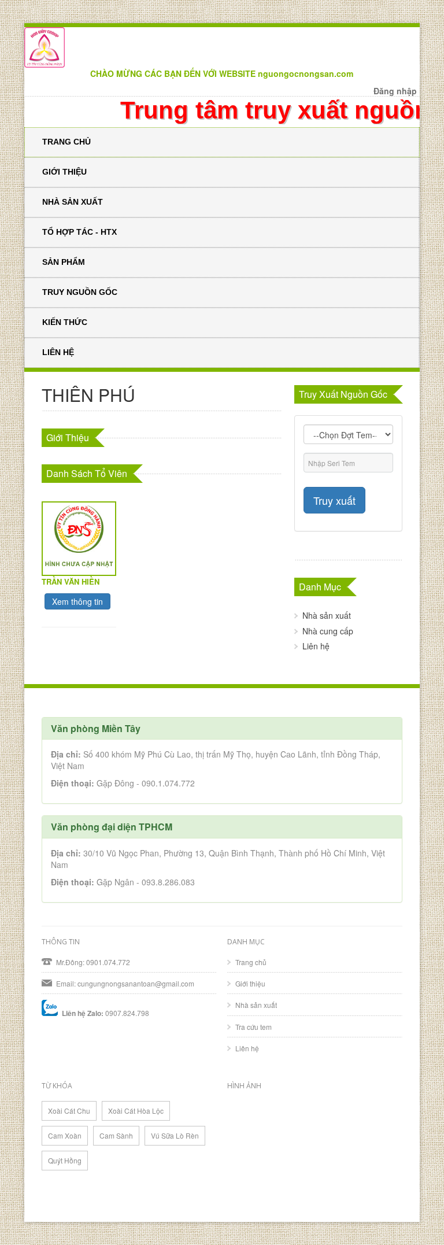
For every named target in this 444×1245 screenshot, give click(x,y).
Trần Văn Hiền (70, 581)
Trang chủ (251, 962)
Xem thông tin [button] (77, 601)
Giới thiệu (250, 983)
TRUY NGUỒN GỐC (79, 292)
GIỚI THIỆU (64, 171)
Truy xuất (334, 500)
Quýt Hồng (65, 1160)
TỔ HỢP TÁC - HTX (79, 232)
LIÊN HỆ (58, 352)
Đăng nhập (395, 91)
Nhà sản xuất (326, 615)
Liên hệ (316, 646)
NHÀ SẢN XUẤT (72, 201)
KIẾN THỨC (64, 322)
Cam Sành (116, 1135)
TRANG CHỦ (66, 141)
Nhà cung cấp (327, 631)
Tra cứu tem (253, 1027)
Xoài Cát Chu (69, 1110)
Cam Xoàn (65, 1135)
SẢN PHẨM (63, 262)
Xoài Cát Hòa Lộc (136, 1110)
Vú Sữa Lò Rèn (175, 1135)
